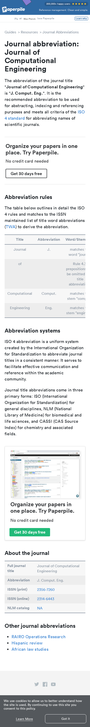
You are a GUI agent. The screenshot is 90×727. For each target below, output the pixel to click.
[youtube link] (53, 685)
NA (39, 608)
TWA (10, 226)
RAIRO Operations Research (39, 636)
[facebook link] (45, 685)
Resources (29, 32)
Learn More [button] (24, 719)
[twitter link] (36, 685)
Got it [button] (65, 719)
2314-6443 (45, 598)
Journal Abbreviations (60, 32)
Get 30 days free (26, 173)
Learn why (81, 18)
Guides (10, 32)
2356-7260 (46, 589)
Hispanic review (27, 643)
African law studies (30, 649)
